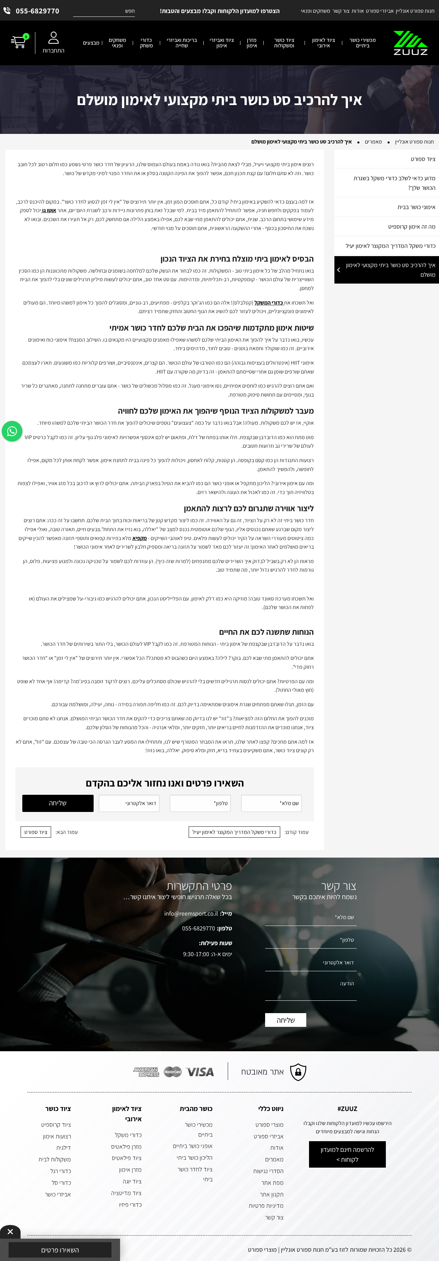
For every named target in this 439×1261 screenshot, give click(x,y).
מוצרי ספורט (270, 1124)
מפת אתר (272, 1183)
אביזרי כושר (58, 1194)
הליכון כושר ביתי (195, 1157)
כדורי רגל (60, 1171)
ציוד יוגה (132, 1181)
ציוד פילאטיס (127, 1158)
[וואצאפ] (12, 431)
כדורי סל (61, 1183)
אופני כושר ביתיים (193, 1146)
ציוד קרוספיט (56, 1124)
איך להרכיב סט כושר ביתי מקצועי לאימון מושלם (391, 269)
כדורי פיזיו (130, 1204)
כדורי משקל (128, 1135)
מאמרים (274, 1159)
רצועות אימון (57, 1136)
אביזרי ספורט (269, 1136)
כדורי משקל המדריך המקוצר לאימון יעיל (391, 246)
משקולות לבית (54, 1159)
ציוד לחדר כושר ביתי (195, 1174)
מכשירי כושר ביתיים (199, 1129)
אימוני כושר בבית (417, 207)
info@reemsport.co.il (191, 913)
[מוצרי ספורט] (410, 43)
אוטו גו (48, 210)
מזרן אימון (130, 1169)
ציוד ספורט (423, 159)
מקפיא (139, 538)
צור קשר (274, 1217)
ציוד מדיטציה (126, 1193)
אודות (277, 1147)
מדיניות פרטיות (266, 1206)
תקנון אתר (272, 1194)
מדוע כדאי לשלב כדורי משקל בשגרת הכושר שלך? (395, 183)
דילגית (63, 1147)
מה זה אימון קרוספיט (412, 226)
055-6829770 (37, 10)
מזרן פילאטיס (126, 1146)
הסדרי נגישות (268, 1171)
